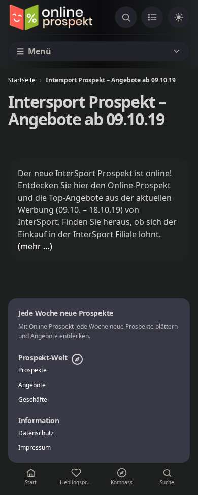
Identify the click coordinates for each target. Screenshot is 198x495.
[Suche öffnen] (126, 17)
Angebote (32, 385)
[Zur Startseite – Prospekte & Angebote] (50, 17)
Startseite (22, 79)
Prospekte (32, 370)
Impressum (34, 448)
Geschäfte (32, 400)
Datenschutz (36, 433)
